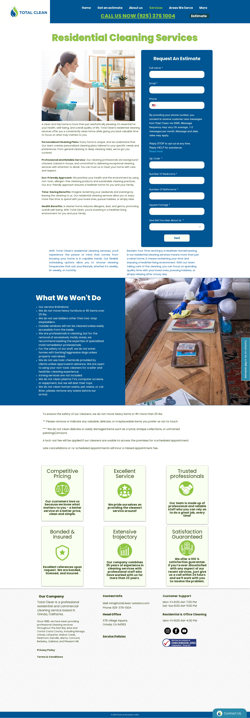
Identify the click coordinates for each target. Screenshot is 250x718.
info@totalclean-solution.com (129, 603)
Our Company (51, 596)
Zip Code (155, 158)
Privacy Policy (46, 650)
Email (153, 83)
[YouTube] (184, 631)
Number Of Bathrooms (163, 189)
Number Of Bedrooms (163, 174)
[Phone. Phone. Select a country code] (155, 105)
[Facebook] (176, 631)
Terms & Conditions (50, 657)
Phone (153, 99)
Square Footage (159, 205)
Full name (156, 68)
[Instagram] (167, 631)
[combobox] (176, 226)
